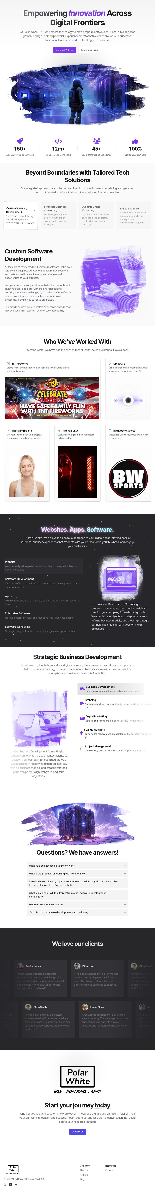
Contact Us (77, 1131)
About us (84, 1170)
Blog (82, 1179)
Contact (109, 1170)
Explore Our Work (90, 50)
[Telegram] (16, 1184)
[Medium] (10, 1184)
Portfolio (84, 1175)
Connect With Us (65, 50)
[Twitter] (5, 1184)
